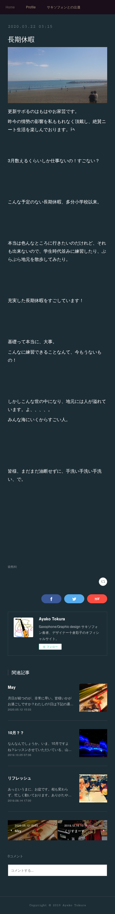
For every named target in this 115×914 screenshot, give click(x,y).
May (12, 687)
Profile (31, 6)
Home (10, 6)
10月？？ (16, 732)
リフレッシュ (19, 778)
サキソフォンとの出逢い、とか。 (63, 6)
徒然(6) (12, 567)
